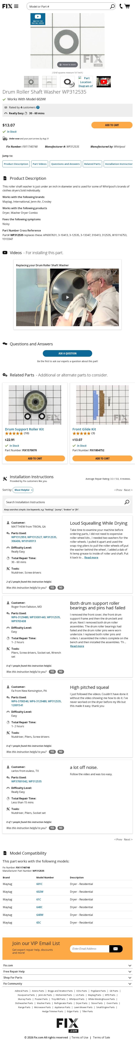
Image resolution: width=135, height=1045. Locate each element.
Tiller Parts (87, 1011)
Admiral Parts (21, 990)
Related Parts (92, 163)
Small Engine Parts (105, 1007)
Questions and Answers (65, 163)
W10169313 (29, 541)
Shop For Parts (12, 977)
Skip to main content (67, 10)
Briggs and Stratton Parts (60, 990)
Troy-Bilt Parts (58, 999)
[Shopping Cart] (127, 6)
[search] (112, 6)
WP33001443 (38, 617)
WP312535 (49, 537)
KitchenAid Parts (64, 994)
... (90, 557)
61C (38, 899)
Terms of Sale (101, 1037)
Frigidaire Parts (98, 990)
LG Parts (80, 994)
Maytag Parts (94, 994)
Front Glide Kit (84, 429)
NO (60, 587)
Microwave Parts (42, 1007)
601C (39, 884)
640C (39, 907)
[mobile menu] (16, 6)
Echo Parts (82, 990)
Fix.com (8, 965)
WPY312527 (34, 537)
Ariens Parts (38, 990)
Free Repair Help (14, 971)
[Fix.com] (7, 6)
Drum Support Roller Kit (24, 429)
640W (39, 915)
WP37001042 (19, 781)
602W (39, 891)
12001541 (17, 705)
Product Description (16, 163)
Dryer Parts (81, 1003)
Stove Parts (97, 1003)
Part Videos (40, 163)
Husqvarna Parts (26, 994)
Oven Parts (112, 1003)
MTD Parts (110, 994)
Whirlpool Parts (76, 999)
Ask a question (68, 353)
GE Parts (114, 990)
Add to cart (112, 125)
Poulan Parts (41, 999)
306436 (15, 541)
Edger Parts (73, 1011)
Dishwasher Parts (24, 1003)
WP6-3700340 (19, 701)
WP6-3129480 (19, 617)
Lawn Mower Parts (83, 1007)
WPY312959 (18, 537)
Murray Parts (24, 999)
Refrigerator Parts (63, 1003)
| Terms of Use (78, 1037)
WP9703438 (18, 621)
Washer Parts (44, 1003)
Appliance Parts (62, 1007)
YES (52, 587)
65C (38, 922)
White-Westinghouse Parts (101, 999)
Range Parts (24, 1007)
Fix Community (12, 983)
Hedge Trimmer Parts (52, 1011)
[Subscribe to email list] (116, 948)
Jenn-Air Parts (45, 994)
